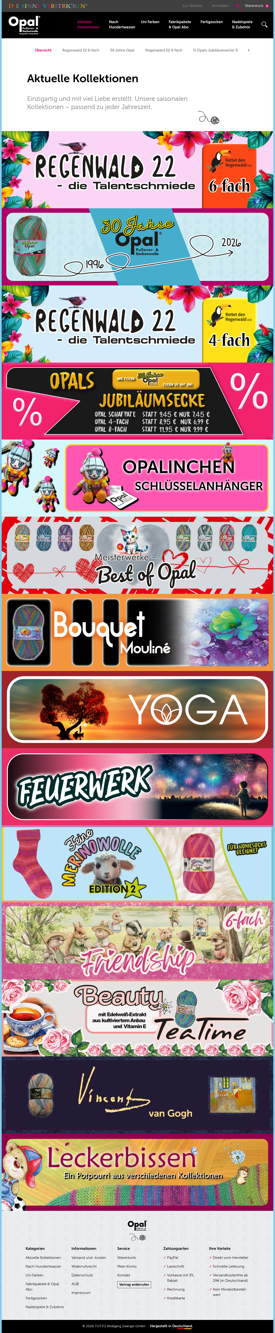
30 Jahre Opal (122, 50)
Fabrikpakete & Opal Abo (180, 24)
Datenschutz (82, 1275)
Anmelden (220, 6)
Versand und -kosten (88, 1257)
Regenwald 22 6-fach (80, 50)
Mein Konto (127, 1266)
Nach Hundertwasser (122, 24)
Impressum (80, 1293)
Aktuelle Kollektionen (88, 24)
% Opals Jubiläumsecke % (215, 50)
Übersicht (43, 50)
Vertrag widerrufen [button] (134, 1284)
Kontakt (123, 1275)
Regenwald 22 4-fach (163, 50)
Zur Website (192, 6)
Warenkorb (256, 6)
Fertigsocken (212, 22)
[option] (43, 50)
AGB (75, 1284)
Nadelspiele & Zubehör (242, 24)
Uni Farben (150, 22)
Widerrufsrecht (84, 1266)
